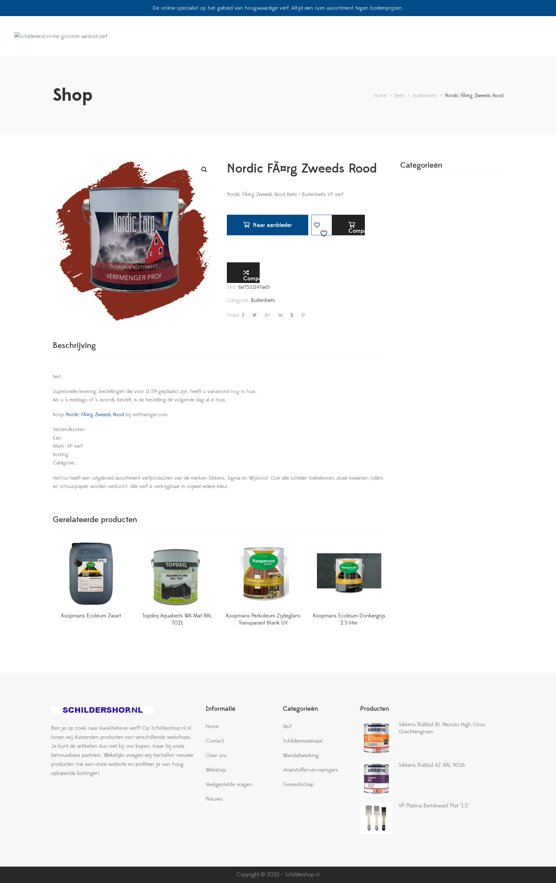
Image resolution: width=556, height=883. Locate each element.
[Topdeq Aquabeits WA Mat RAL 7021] (177, 573)
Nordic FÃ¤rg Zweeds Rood (94, 414)
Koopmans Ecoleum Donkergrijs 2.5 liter (349, 619)
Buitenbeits (263, 300)
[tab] (74, 346)
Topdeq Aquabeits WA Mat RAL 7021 (177, 619)
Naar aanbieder (272, 225)
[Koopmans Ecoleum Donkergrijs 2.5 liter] (349, 573)
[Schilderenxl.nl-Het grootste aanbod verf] (60, 36)
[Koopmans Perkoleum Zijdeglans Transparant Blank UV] (263, 573)
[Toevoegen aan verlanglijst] (321, 225)
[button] (204, 169)
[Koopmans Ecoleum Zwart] (91, 573)
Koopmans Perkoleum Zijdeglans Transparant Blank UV (263, 619)
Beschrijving (74, 346)
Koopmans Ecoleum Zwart (91, 615)
